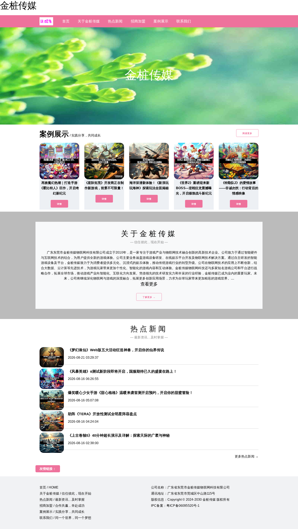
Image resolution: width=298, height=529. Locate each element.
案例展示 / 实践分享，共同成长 (62, 511)
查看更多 (149, 284)
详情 (59, 204)
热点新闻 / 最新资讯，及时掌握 (62, 499)
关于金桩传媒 (89, 21)
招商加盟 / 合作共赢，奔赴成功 (62, 505)
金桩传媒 (18, 5)
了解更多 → (149, 297)
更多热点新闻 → (246, 456)
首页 (66, 21)
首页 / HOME (49, 487)
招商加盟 (138, 21)
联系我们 (183, 21)
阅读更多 (247, 133)
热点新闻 (115, 21)
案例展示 (160, 21)
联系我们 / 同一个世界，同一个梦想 (65, 517)
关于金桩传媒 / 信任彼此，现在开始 (65, 493)
